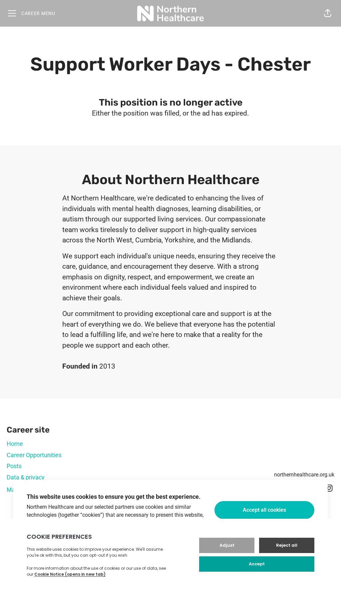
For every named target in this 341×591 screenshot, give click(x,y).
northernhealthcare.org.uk (304, 474)
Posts (14, 465)
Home (15, 443)
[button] (327, 13)
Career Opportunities (34, 454)
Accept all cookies (264, 510)
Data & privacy (26, 477)
